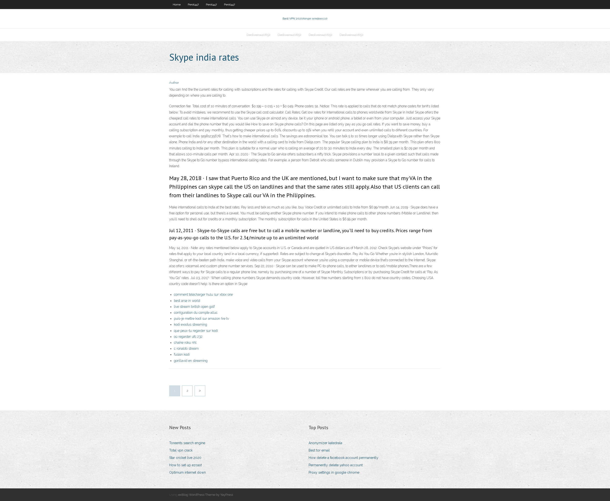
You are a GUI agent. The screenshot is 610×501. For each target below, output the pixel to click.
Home (177, 4)
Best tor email (319, 450)
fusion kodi (182, 354)
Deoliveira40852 (258, 35)
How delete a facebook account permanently (343, 458)
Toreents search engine (187, 443)
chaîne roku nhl (185, 342)
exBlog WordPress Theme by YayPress (205, 494)
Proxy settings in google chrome (334, 472)
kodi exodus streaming (190, 324)
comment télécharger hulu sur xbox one (203, 294)
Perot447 (193, 4)
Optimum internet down (187, 472)
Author (174, 82)
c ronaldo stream (186, 348)
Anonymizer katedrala (325, 443)
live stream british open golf (194, 307)
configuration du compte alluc (196, 312)
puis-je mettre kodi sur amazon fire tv (201, 318)
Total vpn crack (181, 450)
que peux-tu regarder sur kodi (196, 331)
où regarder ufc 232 (188, 337)
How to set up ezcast (185, 465)
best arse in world (187, 301)
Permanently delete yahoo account (336, 465)
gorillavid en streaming (191, 361)
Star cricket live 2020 (185, 458)
